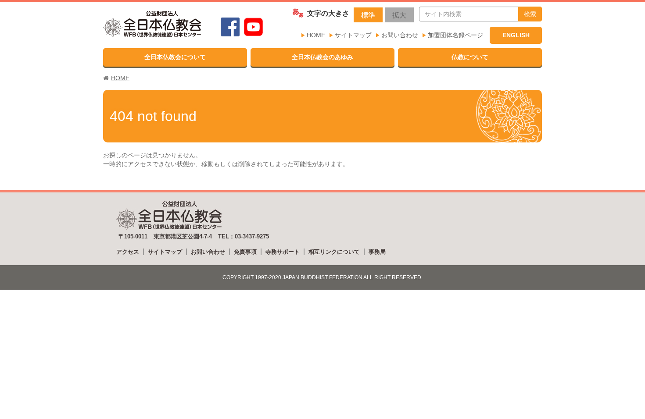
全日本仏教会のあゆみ (322, 56)
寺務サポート (282, 252)
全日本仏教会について (175, 56)
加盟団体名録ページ (455, 35)
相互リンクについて (334, 252)
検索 (530, 14)
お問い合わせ (399, 35)
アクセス (127, 252)
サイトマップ (353, 35)
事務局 (377, 252)
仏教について (470, 56)
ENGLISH (516, 35)
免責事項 (245, 252)
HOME (316, 35)
